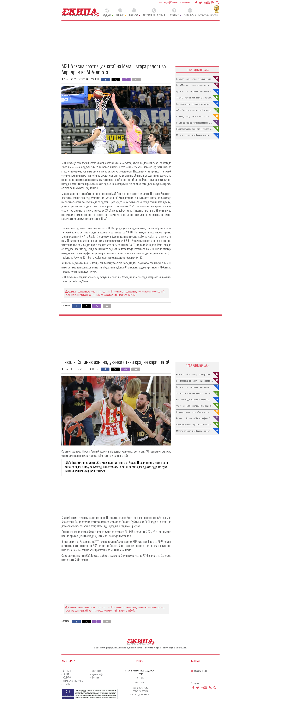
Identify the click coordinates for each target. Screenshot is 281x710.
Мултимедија (203, 15)
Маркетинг (185, 2)
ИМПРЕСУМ (140, 677)
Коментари (96, 670)
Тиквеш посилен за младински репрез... (194, 97)
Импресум (164, 2)
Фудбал (107, 15)
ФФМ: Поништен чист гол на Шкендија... (194, 110)
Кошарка (133, 15)
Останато (174, 15)
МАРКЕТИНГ (139, 682)
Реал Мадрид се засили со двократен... (194, 85)
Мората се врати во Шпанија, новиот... (193, 135)
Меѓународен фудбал (154, 15)
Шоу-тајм (214, 15)
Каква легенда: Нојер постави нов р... (193, 104)
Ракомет (120, 15)
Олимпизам (190, 15)
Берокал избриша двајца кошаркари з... (194, 79)
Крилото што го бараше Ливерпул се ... (194, 91)
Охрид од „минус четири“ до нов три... (193, 116)
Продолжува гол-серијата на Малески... (194, 129)
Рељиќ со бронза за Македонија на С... (194, 122)
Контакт (174, 2)
